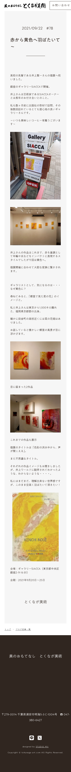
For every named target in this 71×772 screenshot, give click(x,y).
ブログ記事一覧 (23, 629)
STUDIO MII (42, 746)
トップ (8, 629)
